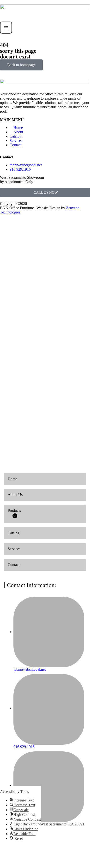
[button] (22, 800)
